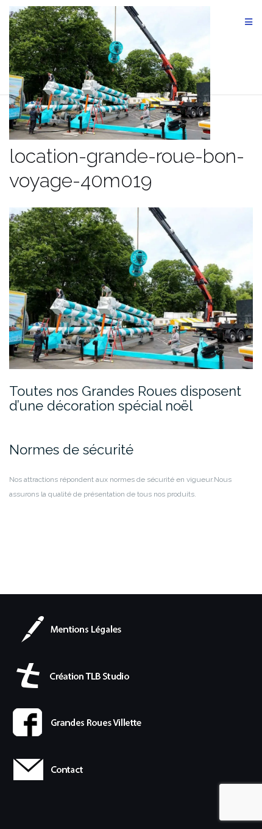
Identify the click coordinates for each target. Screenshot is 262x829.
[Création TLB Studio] (78, 675)
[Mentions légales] (78, 628)
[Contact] (78, 768)
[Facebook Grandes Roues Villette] (78, 722)
